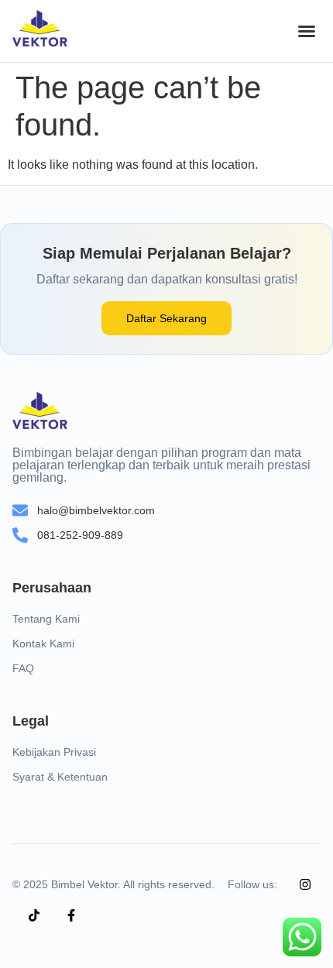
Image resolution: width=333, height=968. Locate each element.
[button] (307, 31)
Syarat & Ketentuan (60, 777)
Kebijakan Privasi (54, 752)
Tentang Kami (46, 619)
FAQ (23, 668)
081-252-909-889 (80, 535)
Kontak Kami (43, 643)
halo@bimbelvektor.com (96, 510)
